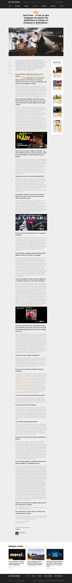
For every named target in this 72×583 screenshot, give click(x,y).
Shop (10, 6)
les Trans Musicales (30, 389)
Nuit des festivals (58, 576)
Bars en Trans (19, 391)
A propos (27, 576)
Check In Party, (26, 378)
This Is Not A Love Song (29, 383)
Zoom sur (53, 6)
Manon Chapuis (34, 24)
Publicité (40, 576)
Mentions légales (41, 580)
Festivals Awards (48, 576)
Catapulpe (61, 580)
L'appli (61, 6)
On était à (26, 6)
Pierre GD (53, 580)
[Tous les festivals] (14, 2)
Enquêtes (44, 6)
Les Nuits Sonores (25, 386)
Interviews (35, 6)
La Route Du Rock (20, 383)
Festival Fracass (28, 430)
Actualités (17, 6)
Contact (34, 576)
